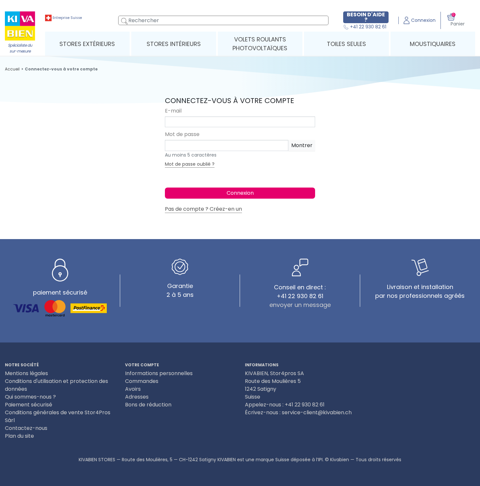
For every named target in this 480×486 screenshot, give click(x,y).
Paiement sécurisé (28, 404)
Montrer (301, 145)
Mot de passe (182, 134)
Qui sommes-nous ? (30, 397)
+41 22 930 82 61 (367, 27)
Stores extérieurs (87, 44)
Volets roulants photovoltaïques (259, 43)
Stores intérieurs (174, 44)
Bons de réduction (148, 404)
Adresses (137, 397)
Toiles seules (346, 44)
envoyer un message (300, 305)
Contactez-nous (26, 428)
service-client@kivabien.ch (317, 412)
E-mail (173, 110)
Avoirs (133, 389)
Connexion (240, 193)
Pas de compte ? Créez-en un (203, 209)
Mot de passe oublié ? (190, 164)
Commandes (141, 381)
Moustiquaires (433, 44)
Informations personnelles (159, 373)
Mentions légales (26, 373)
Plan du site (19, 436)
